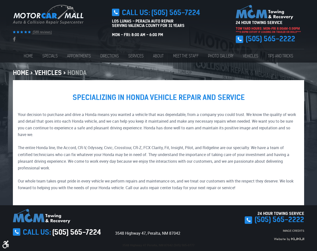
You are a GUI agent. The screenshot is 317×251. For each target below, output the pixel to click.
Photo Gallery (221, 56)
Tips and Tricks (280, 56)
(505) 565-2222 (270, 39)
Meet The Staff (186, 56)
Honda (76, 73)
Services (136, 56)
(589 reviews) (42, 32)
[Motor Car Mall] (48, 14)
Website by (289, 239)
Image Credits (293, 230)
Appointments (79, 56)
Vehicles (250, 56)
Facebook (14, 39)
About (158, 56)
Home (28, 56)
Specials (50, 56)
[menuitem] (28, 56)
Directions (109, 56)
